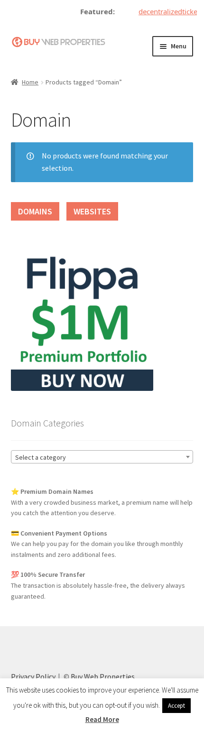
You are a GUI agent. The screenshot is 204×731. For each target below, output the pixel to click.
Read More (102, 719)
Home (30, 82)
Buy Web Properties (103, 676)
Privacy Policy (33, 676)
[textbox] (102, 457)
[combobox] (102, 456)
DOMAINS (35, 211)
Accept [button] (176, 706)
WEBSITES (92, 211)
